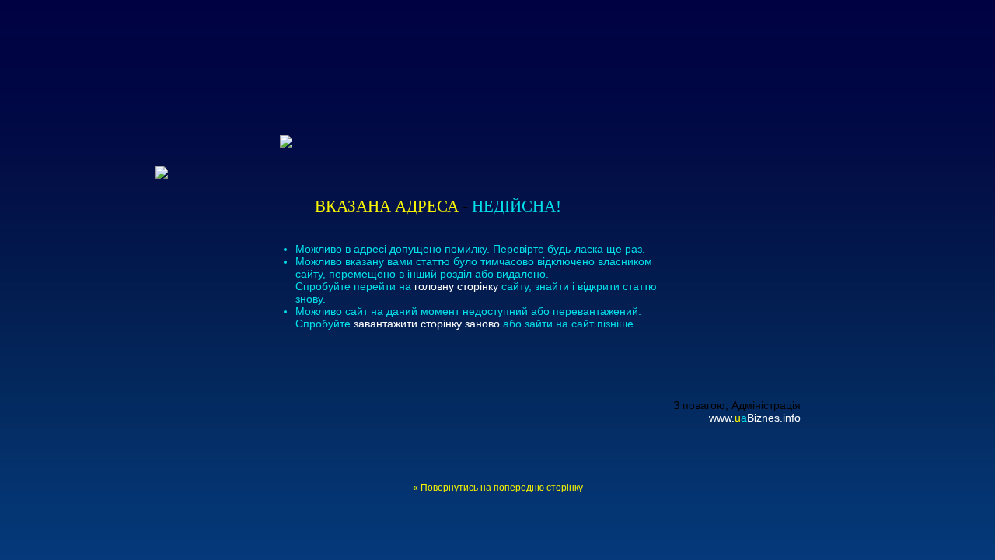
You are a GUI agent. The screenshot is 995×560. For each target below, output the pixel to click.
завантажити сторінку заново (427, 323)
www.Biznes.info (755, 417)
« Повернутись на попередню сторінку (498, 487)
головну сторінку (456, 286)
